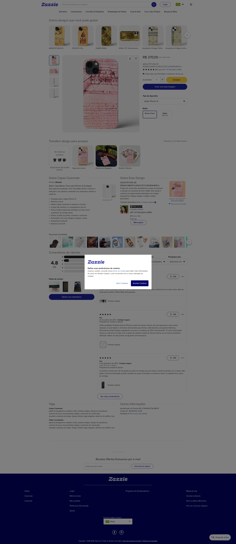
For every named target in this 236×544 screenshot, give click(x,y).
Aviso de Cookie (119, 271)
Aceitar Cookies (140, 283)
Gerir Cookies (122, 283)
